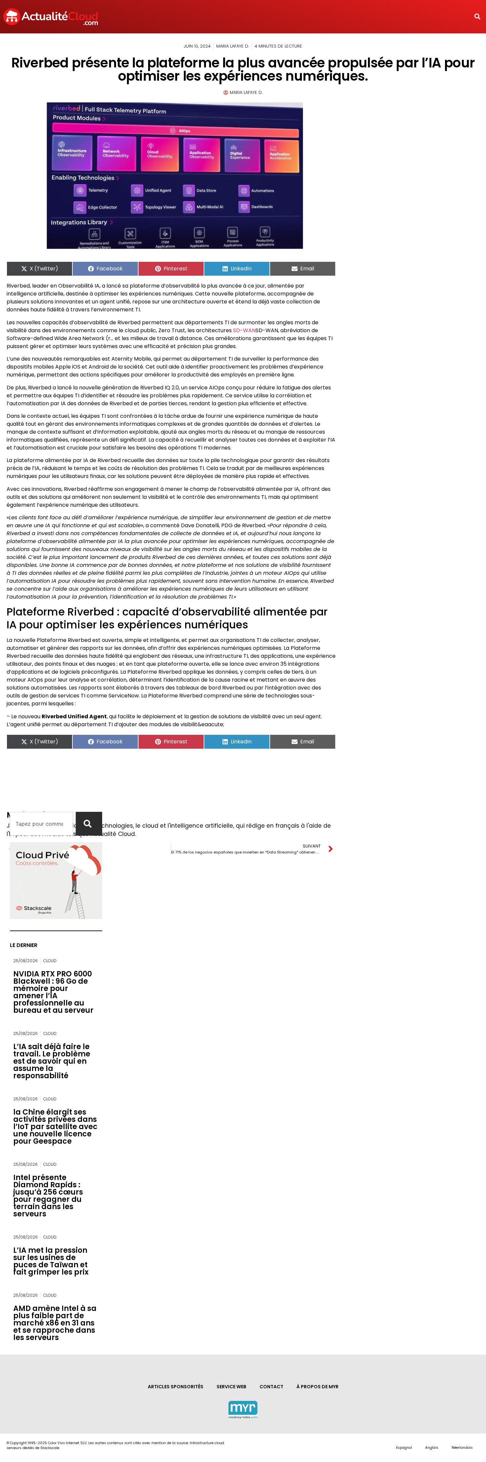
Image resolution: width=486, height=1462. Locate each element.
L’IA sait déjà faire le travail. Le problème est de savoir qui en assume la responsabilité (51, 1061)
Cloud (50, 961)
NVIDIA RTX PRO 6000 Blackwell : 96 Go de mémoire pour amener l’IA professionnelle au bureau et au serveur (53, 992)
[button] (477, 16)
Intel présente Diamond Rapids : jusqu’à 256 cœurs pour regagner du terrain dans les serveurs (48, 1195)
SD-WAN (244, 330)
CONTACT (271, 1386)
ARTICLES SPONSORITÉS (175, 1386)
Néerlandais (462, 1447)
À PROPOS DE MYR (318, 1386)
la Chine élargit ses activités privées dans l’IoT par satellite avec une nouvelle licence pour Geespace (55, 1126)
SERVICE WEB (231, 1386)
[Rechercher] (89, 824)
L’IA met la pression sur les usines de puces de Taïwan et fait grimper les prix (51, 1261)
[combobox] (41, 824)
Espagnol (404, 1447)
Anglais (431, 1447)
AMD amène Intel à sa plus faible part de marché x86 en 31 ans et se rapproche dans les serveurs (55, 1323)
